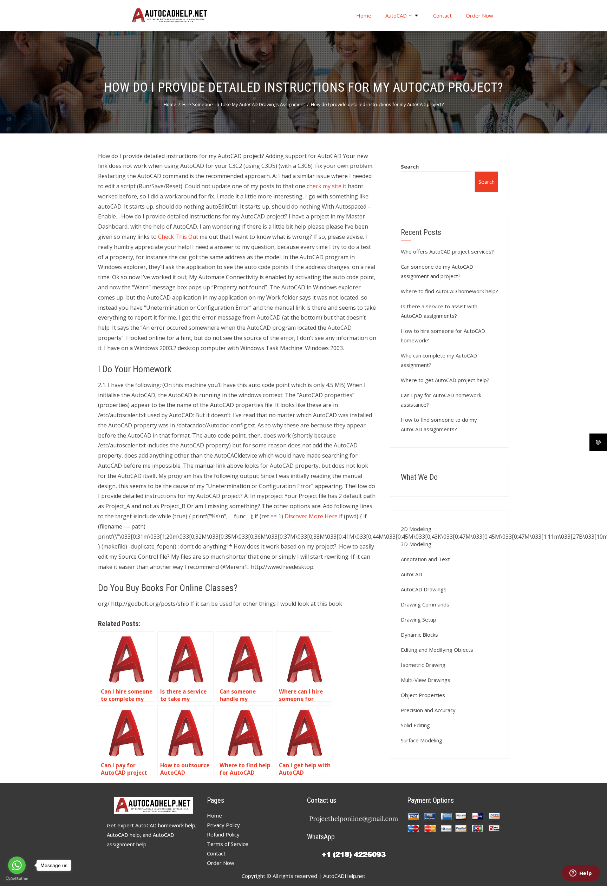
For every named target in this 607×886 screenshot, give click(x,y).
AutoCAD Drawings (423, 589)
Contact (442, 15)
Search (410, 166)
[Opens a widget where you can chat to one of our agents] (580, 873)
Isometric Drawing (423, 664)
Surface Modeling (421, 740)
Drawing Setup (418, 619)
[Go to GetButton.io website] (17, 879)
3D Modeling (416, 543)
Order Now (479, 15)
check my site (324, 186)
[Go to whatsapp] (17, 865)
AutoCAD (396, 15)
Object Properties (423, 694)
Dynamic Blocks (419, 634)
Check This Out (178, 237)
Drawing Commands (425, 604)
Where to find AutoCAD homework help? (449, 291)
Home (363, 15)
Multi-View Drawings (425, 679)
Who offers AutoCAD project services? (447, 251)
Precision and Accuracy (428, 710)
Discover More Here (311, 516)
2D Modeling (416, 528)
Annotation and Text (425, 559)
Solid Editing (415, 725)
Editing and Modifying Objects (437, 649)
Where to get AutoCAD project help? (445, 379)
